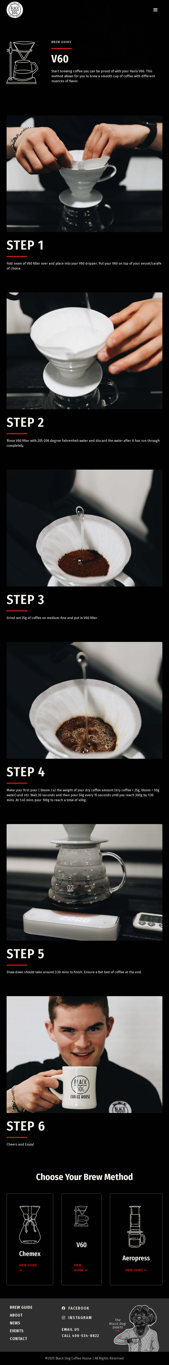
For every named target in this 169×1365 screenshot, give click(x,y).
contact (18, 1338)
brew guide (21, 1307)
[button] (155, 10)
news (15, 1323)
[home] (15, 10)
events (17, 1331)
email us (71, 1329)
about (16, 1315)
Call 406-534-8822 (80, 1335)
